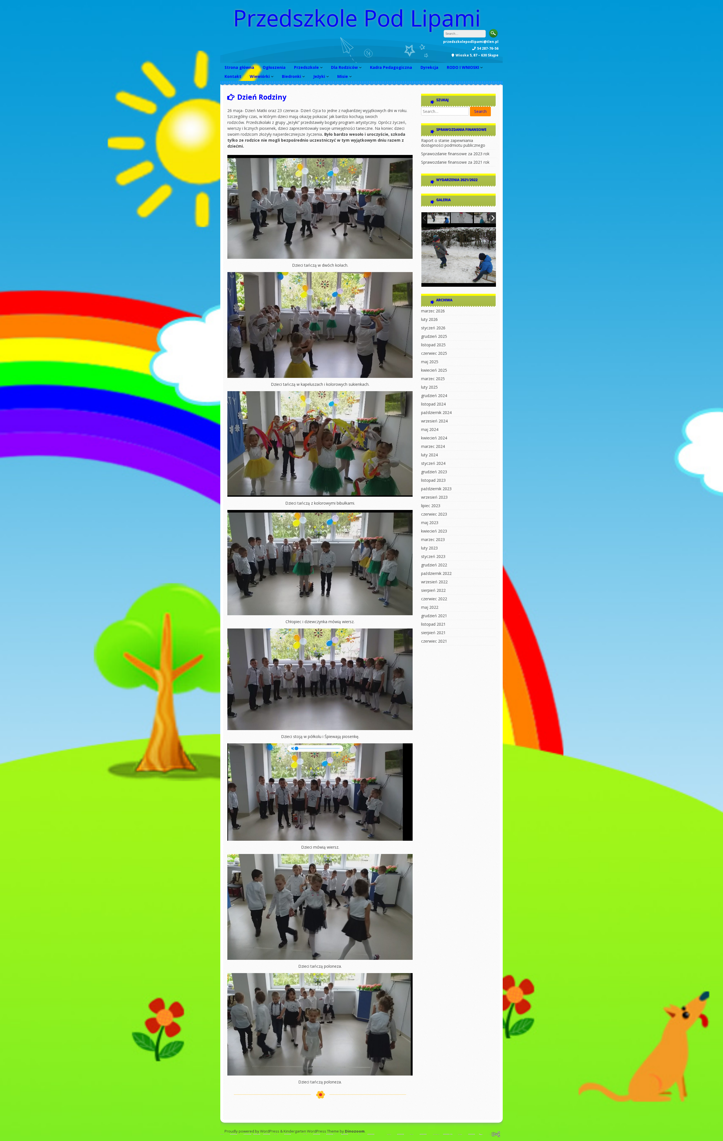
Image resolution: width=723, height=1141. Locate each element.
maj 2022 (429, 607)
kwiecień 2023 (434, 531)
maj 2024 (429, 429)
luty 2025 (429, 387)
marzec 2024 (433, 446)
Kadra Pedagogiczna (391, 67)
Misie (342, 76)
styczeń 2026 (433, 327)
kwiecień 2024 (434, 438)
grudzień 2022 (434, 565)
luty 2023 (429, 548)
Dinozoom (355, 1131)
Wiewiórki (260, 76)
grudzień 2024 (434, 395)
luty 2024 (429, 454)
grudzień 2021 (434, 615)
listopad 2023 (433, 480)
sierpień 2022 (433, 590)
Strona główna (239, 67)
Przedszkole (306, 67)
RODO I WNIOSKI (463, 67)
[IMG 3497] (462, 218)
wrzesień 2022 (434, 581)
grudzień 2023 (434, 471)
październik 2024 (436, 412)
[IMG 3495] (438, 217)
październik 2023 (436, 488)
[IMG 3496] (485, 218)
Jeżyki (319, 76)
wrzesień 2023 (434, 497)
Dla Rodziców (344, 67)
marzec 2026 (433, 311)
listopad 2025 (433, 344)
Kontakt (233, 76)
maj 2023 (429, 522)
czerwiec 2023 (434, 514)
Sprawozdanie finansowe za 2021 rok (455, 162)
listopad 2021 (433, 624)
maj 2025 (429, 361)
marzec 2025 (433, 378)
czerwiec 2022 (434, 598)
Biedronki (291, 76)
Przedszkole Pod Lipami (357, 17)
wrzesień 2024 (434, 421)
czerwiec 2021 (434, 641)
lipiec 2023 (430, 505)
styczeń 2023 (433, 556)
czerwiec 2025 (434, 353)
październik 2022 (436, 573)
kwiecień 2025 (434, 370)
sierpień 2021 (433, 632)
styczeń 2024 (433, 463)
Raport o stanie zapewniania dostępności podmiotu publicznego (453, 143)
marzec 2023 (433, 539)
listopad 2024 (433, 404)
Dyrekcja (429, 67)
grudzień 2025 (434, 336)
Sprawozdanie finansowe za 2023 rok (455, 153)
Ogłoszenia (274, 67)
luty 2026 (429, 319)
